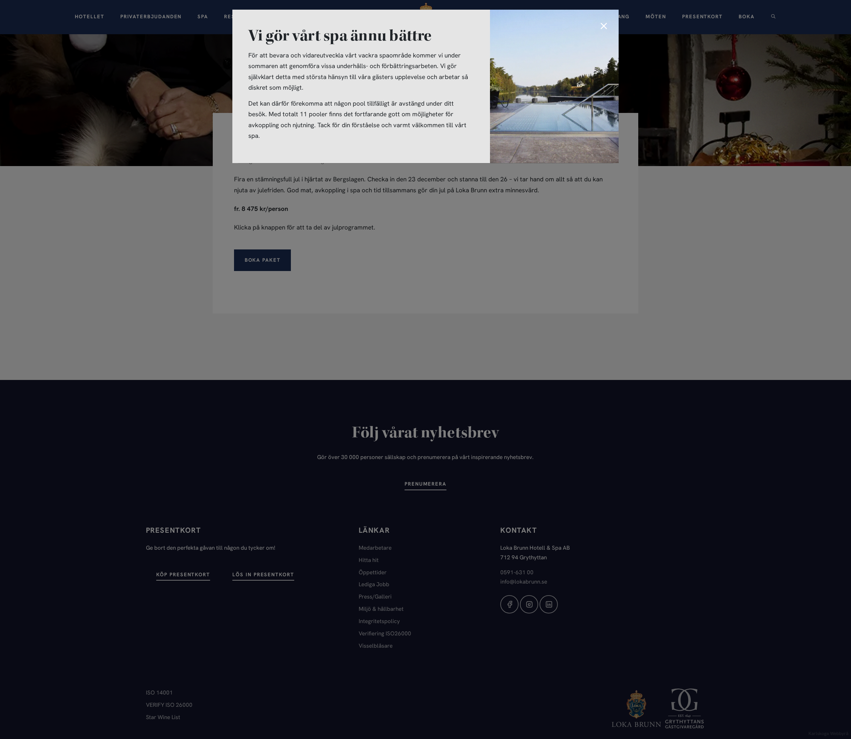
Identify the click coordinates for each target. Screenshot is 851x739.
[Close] (603, 26)
